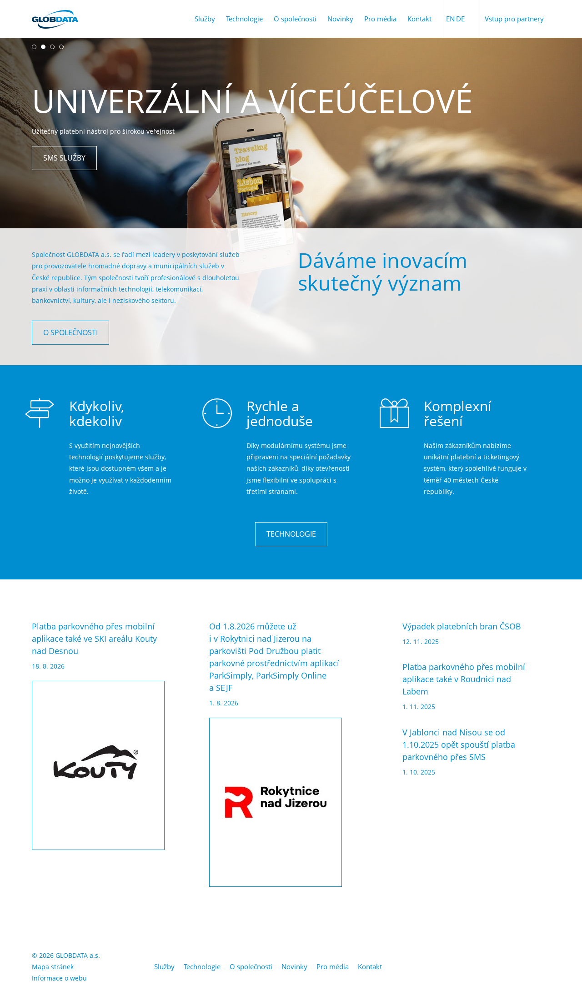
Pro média (380, 18)
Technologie (244, 18)
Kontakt (419, 18)
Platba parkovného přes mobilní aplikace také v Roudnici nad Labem (463, 679)
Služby (205, 18)
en (450, 18)
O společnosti (295, 18)
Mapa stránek (53, 966)
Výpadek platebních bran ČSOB (461, 626)
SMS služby (64, 158)
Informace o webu (59, 978)
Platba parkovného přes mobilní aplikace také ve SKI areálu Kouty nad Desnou (94, 638)
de (460, 18)
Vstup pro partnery (514, 18)
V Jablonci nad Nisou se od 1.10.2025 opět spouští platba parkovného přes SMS (458, 744)
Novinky (340, 18)
